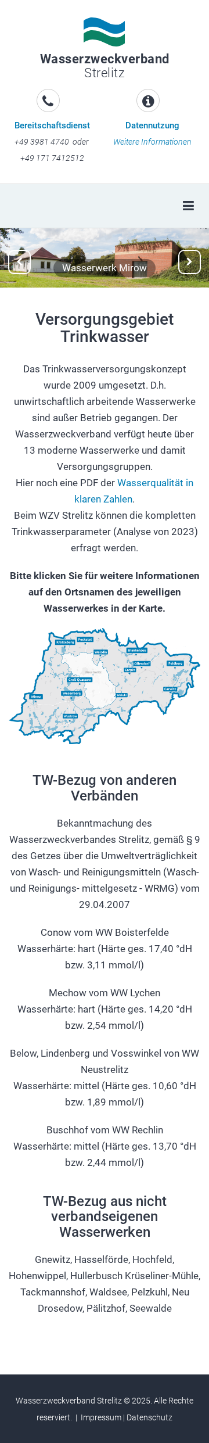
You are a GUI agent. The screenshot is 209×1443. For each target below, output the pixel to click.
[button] (19, 262)
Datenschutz (149, 1417)
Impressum (101, 1417)
